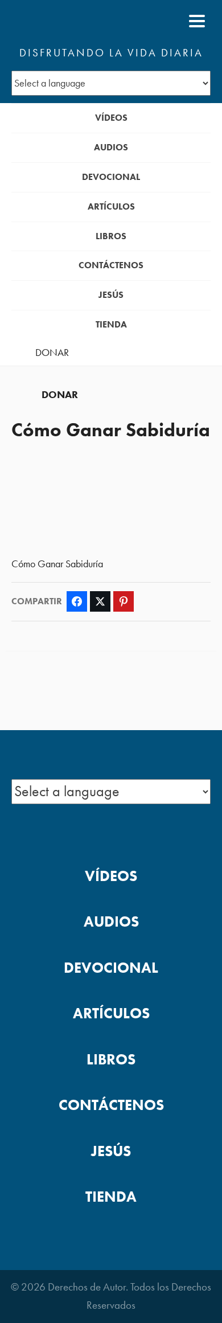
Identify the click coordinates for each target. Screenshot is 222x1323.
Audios (111, 147)
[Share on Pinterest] (123, 601)
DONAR (52, 352)
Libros (111, 236)
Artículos (111, 206)
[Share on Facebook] (77, 601)
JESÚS (111, 295)
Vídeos (111, 118)
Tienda (111, 324)
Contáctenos (111, 265)
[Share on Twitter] (100, 601)
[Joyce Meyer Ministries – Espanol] (66, 21)
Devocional (111, 177)
